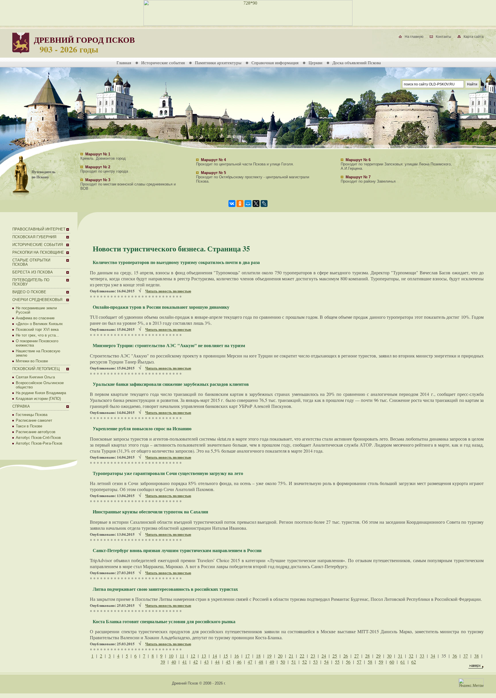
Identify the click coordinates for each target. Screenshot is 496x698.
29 (378, 656)
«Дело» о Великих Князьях (39, 324)
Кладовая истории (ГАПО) (38, 398)
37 (465, 656)
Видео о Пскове (29, 292)
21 (291, 656)
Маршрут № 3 (97, 180)
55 (337, 662)
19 (269, 656)
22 (302, 656)
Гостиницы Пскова (31, 414)
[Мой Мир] (248, 203)
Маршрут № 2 (97, 167)
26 (345, 656)
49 (272, 662)
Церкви (315, 62)
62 (413, 662)
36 (454, 656)
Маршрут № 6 (358, 160)
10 (171, 656)
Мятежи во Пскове (32, 361)
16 (236, 656)
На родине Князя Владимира (41, 393)
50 (282, 662)
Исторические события (163, 62)
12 (193, 656)
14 (214, 656)
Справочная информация (275, 62)
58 (370, 662)
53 (315, 662)
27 (356, 656)
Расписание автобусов (35, 432)
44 (217, 662)
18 (258, 656)
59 (381, 662)
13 (204, 656)
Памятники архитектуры (218, 62)
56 (348, 662)
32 (411, 656)
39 (162, 662)
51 (293, 662)
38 (476, 656)
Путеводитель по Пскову (43, 174)
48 (261, 662)
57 (359, 662)
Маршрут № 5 (213, 173)
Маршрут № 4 (213, 160)
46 (239, 662)
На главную (414, 37)
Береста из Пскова (32, 272)
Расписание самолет (34, 420)
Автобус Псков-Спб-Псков (38, 437)
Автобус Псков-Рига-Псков (39, 443)
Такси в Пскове (29, 426)
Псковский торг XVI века (37, 329)
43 (206, 662)
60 (392, 662)
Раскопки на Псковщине (38, 252)
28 (367, 656)
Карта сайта (474, 37)
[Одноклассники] (240, 203)
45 (228, 662)
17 (247, 656)
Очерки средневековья (37, 300)
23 (313, 656)
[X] (256, 203)
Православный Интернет (38, 229)
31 (400, 656)
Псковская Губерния (34, 237)
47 (250, 662)
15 (225, 656)
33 (422, 656)
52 (304, 662)
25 (334, 656)
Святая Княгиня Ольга (35, 377)
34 (433, 656)
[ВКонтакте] (231, 203)
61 (402, 662)
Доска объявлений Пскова (356, 62)
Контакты (443, 37)
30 (389, 656)
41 (184, 662)
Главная (124, 62)
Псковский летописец (36, 369)
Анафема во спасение (35, 318)
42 (195, 662)
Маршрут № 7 (358, 177)
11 (182, 656)
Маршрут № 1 (97, 154)
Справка (21, 406)
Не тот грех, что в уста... (37, 335)
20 (280, 656)
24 (323, 656)
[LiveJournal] (264, 203)
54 (326, 662)
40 (173, 662)
